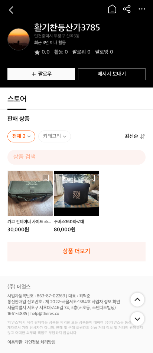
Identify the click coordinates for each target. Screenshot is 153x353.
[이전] (11, 10)
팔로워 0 (81, 52)
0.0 (46, 52)
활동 (61, 52)
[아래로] (137, 319)
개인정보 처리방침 (40, 342)
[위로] (137, 299)
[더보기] (142, 9)
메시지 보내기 (112, 74)
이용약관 (14, 342)
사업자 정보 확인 (106, 302)
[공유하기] (127, 9)
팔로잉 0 (104, 52)
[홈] (112, 9)
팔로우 (45, 74)
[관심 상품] (45, 178)
